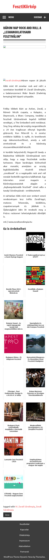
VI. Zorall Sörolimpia (25, 506)
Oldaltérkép (24, 535)
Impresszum (24, 540)
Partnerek (24, 552)
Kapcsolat (24, 529)
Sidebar (38, 17)
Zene (7, 515)
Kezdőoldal (24, 524)
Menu (11, 17)
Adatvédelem (24, 546)
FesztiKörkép (24, 6)
